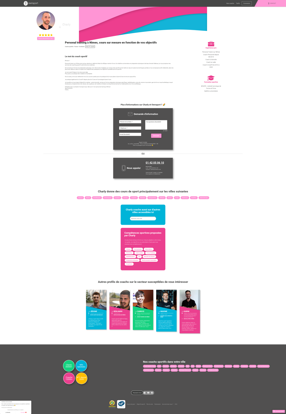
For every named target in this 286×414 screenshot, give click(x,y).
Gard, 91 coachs (90, 46)
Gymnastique (138, 249)
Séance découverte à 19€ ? (45, 38)
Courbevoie (244, 366)
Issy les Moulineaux (263, 366)
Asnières (236, 366)
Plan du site (150, 404)
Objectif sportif (141, 404)
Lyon (159, 366)
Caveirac (117, 197)
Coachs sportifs (69, 46)
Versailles (174, 370)
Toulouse (181, 366)
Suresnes (158, 370)
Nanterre (195, 370)
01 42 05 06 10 (155, 162)
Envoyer (156, 136)
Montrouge (228, 366)
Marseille (165, 366)
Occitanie (81, 46)
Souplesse (129, 264)
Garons (125, 197)
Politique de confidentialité (6, 407)
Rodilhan (193, 197)
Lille (193, 366)
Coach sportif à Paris (149, 366)
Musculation (148, 249)
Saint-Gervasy (204, 197)
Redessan (185, 197)
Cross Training (151, 253)
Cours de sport (131, 404)
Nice (187, 366)
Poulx (176, 197)
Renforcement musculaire (149, 260)
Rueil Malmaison (148, 370)
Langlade (133, 197)
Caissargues (107, 197)
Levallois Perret (219, 366)
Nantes (198, 366)
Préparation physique (132, 260)
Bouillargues (96, 197)
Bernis (88, 197)
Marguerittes (152, 197)
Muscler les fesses (149, 256)
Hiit (139, 256)
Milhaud (162, 197)
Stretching (129, 253)
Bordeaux (173, 366)
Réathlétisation (130, 256)
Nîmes (170, 197)
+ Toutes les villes (213, 370)
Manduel (142, 197)
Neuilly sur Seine (207, 366)
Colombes (252, 366)
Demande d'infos (280, 411)
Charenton (166, 370)
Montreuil (202, 370)
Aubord (80, 197)
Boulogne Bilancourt (185, 370)
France (76, 46)
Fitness (128, 249)
